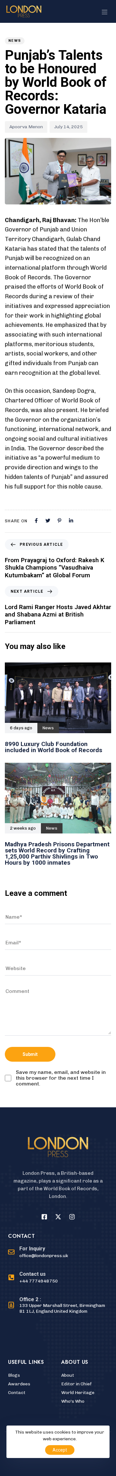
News (14, 41)
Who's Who (72, 1401)
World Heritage (77, 1392)
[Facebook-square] (44, 1217)
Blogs (14, 1375)
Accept (60, 1450)
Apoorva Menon (26, 127)
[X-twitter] (58, 1217)
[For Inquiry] (38, 1252)
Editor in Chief (76, 1384)
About (67, 1375)
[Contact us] (33, 1278)
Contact (16, 1392)
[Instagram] (72, 1217)
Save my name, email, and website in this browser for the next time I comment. (61, 1078)
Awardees (19, 1384)
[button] (107, 12)
